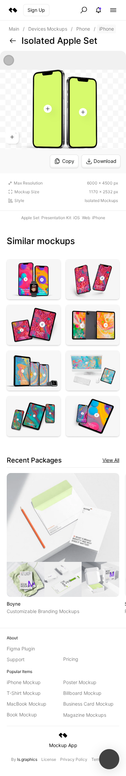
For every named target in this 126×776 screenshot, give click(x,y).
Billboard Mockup (82, 693)
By (24, 759)
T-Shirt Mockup (24, 693)
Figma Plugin (21, 648)
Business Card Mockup (88, 704)
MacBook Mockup (26, 704)
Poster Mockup (79, 682)
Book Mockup (22, 714)
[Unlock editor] (63, 112)
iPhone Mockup (24, 682)
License (48, 759)
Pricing (70, 659)
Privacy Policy (73, 759)
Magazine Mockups (84, 715)
